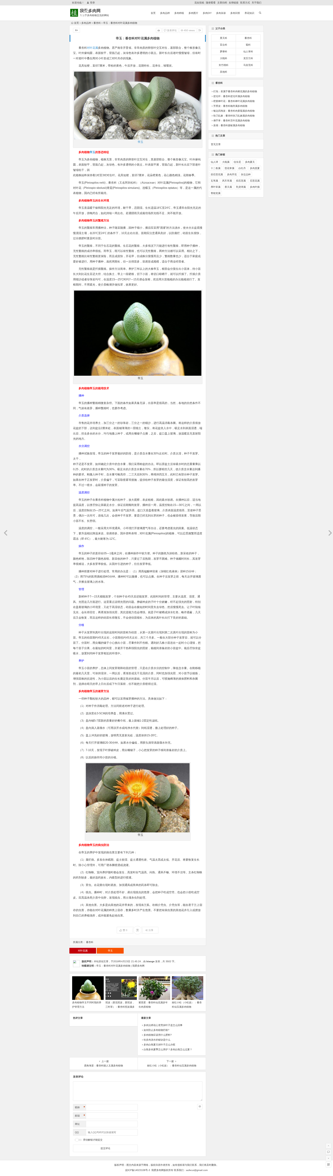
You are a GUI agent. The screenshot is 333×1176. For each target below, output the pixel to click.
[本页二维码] (328, 1164)
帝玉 (140, 141)
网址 (77, 1124)
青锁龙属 (215, 193)
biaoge (150, 961)
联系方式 (245, 2)
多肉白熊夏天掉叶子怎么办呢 (159, 1044)
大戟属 (225, 162)
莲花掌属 (229, 168)
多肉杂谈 (221, 13)
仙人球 (214, 162)
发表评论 (171, 30)
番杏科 (97, 22)
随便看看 (211, 2)
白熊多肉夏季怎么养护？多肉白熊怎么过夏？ (168, 1049)
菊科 (248, 44)
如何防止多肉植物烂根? (156, 1030)
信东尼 (237, 162)
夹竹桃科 (223, 65)
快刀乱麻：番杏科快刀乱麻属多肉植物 (234, 115)
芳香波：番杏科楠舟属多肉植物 (230, 106)
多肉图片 (193, 13)
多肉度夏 (255, 168)
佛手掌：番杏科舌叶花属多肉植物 (231, 120)
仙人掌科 (248, 51)
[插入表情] (199, 1106)
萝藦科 (223, 51)
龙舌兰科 (248, 58)
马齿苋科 (248, 65)
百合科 (223, 44)
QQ (77, 1132)
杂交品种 (246, 174)
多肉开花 (232, 174)
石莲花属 (255, 180)
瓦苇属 (214, 180)
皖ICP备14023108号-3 (137, 1170)
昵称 (80, 1107)
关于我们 (256, 2)
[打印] (158, 30)
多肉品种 (165, 13)
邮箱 (80, 1116)
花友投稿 (199, 2)
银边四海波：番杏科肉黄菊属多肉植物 (234, 110)
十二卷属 (215, 168)
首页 (153, 13)
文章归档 (222, 2)
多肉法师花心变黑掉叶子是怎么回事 (163, 1025)
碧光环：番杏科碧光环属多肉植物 (231, 96)
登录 (92, 2)
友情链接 (233, 2)
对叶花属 (92, 47)
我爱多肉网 (90, 10)
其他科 (223, 71)
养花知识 (249, 13)
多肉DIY (207, 13)
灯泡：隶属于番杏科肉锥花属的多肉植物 (235, 91)
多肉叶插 (255, 187)
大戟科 (223, 58)
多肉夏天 (250, 162)
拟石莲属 (241, 180)
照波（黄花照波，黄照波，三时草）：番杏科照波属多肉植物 (120, 1007)
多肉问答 (235, 13)
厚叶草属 (215, 187)
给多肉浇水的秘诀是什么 (157, 1039)
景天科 (223, 38)
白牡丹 (242, 168)
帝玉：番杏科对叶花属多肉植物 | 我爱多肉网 (120, 965)
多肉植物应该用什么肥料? (158, 1034)
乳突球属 (241, 187)
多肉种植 (179, 13)
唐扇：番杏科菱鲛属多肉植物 (229, 125)
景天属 (228, 187)
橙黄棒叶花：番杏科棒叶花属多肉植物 (234, 101)
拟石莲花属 (217, 174)
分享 (150, 930)
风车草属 (227, 180)
